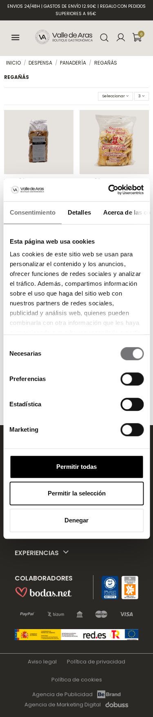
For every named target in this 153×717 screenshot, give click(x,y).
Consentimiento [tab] (32, 212)
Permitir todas (76, 466)
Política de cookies (76, 679)
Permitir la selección (77, 493)
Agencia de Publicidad (62, 694)
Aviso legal (42, 661)
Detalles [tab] (79, 212)
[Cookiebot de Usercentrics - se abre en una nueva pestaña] (109, 189)
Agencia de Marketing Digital (62, 704)
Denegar (76, 520)
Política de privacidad (96, 661)
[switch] (132, 378)
